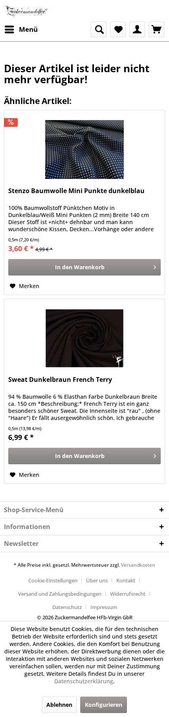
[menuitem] (21, 29)
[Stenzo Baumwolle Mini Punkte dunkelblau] (84, 149)
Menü (28, 29)
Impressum (103, 607)
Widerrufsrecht (127, 593)
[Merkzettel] (118, 29)
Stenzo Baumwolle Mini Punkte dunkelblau (76, 191)
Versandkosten (138, 565)
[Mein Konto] (137, 29)
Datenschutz (67, 607)
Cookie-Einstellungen (52, 580)
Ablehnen (59, 704)
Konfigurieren (103, 704)
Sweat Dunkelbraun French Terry (60, 380)
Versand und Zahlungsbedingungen (59, 593)
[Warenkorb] (156, 29)
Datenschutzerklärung (83, 681)
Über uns (97, 580)
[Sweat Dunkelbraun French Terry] (84, 338)
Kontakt (125, 580)
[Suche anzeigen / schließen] (99, 29)
